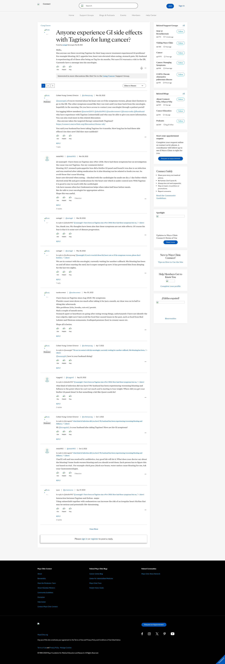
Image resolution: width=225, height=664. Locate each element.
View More (94, 529)
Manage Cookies (65, 648)
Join (170, 6)
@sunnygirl (61, 100)
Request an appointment (170, 158)
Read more (170, 242)
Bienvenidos (170, 318)
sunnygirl (68, 45)
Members (136, 15)
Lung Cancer (45, 25)
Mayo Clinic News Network (150, 574)
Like (58, 69)
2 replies (59, 407)
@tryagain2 (70, 377)
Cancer (159, 52)
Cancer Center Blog (96, 574)
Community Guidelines (45, 592)
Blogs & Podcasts (107, 15)
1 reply (58, 147)
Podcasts (160, 120)
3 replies (59, 209)
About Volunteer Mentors (46, 588)
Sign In (182, 5)
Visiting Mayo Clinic (164, 42)
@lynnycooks (127, 111)
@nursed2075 (88, 111)
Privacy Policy (54, 648)
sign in (84, 538)
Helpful (64, 69)
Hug (70, 69)
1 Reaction (77, 198)
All (183, 25)
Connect (46, 4)
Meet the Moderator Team (47, 583)
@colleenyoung (87, 95)
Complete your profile (170, 286)
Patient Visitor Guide (96, 588)
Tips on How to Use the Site (170, 262)
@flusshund (139, 111)
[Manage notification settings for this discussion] (141, 68)
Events (123, 15)
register (94, 538)
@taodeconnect (113, 111)
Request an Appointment (154, 624)
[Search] (81, 5)
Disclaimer (41, 597)
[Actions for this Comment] (145, 137)
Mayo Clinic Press (95, 583)
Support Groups (87, 15)
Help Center (151, 15)
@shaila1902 (100, 111)
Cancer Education (163, 110)
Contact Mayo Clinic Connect (48, 606)
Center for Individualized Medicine (101, 578)
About (40, 574)
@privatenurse (68, 490)
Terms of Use (42, 648)
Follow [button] (180, 31)
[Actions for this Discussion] (145, 68)
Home (71, 15)
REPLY (58, 143)
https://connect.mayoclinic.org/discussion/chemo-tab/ (80, 124)
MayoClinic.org (43, 635)
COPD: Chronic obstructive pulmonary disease (164, 77)
